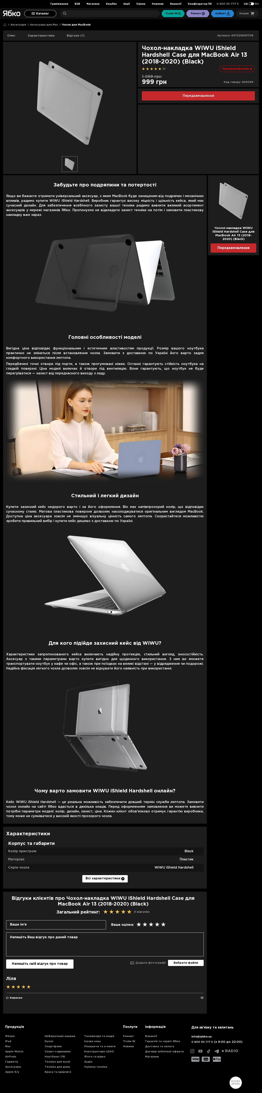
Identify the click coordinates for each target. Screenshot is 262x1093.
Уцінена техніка (95, 1067)
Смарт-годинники (58, 1052)
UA (246, 4)
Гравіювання (59, 4)
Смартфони (53, 1046)
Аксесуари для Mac (44, 25)
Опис (11, 35)
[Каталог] (40, 13)
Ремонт (128, 1036)
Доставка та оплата (159, 1046)
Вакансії (175, 4)
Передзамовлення (198, 95)
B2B (77, 4)
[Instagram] (192, 1051)
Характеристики (41, 35)
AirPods (10, 1057)
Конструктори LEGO (99, 1052)
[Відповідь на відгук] (202, 997)
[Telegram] (217, 1051)
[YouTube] (200, 1051)
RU (257, 4)
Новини (128, 1046)
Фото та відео (94, 1057)
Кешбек (111, 4)
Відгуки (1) (76, 35)
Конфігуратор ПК (200, 4)
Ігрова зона (92, 1041)
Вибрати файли (186, 963)
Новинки (158, 4)
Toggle (251, 3)
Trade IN (129, 1041)
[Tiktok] (208, 1051)
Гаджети (11, 1062)
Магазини (93, 4)
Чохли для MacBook (76, 25)
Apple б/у (12, 1072)
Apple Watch (14, 1052)
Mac (8, 1046)
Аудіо (88, 1062)
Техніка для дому (57, 1067)
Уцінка (140, 4)
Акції (126, 4)
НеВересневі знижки (60, 1036)
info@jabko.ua (201, 1037)
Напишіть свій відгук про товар (40, 963)
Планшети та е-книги (99, 1046)
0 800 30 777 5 (228, 4)
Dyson (49, 1041)
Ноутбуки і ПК (55, 1057)
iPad (8, 1041)
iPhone (10, 1036)
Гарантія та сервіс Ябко (162, 1041)
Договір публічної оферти (164, 1052)
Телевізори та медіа (99, 1036)
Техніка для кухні (57, 1062)
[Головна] (5, 24)
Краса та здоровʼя (58, 1072)
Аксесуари (18, 25)
